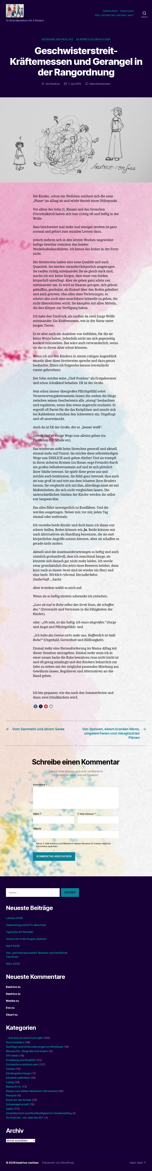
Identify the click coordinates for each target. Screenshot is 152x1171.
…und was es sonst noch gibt (24, 1037)
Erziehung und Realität (57, 39)
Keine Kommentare (100, 83)
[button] (35, 706)
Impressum (127, 10)
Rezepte (11, 1095)
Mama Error (13, 1086)
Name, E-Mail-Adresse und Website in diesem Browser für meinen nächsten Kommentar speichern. (73, 845)
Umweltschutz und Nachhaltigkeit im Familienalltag (39, 1113)
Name (37, 814)
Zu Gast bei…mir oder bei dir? (24, 1117)
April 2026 (12, 945)
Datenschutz (110, 10)
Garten (10, 1068)
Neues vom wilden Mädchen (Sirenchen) (32, 1091)
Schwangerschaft (17, 1104)
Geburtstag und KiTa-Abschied (26, 925)
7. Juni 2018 (74, 83)
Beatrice (55, 83)
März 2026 (13, 963)
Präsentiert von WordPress (58, 1162)
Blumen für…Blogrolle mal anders (27, 1051)
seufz (9, 1108)
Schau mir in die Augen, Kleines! (26, 938)
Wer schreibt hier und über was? (114, 15)
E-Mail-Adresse (86, 814)
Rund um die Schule (18, 1099)
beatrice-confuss (27, 1162)
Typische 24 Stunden (19, 931)
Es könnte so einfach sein (93, 39)
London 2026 (14, 918)
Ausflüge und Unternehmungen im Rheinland (34, 1046)
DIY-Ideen (12, 1055)
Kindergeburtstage (18, 1073)
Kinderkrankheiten (18, 1077)
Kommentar (40, 784)
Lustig (10, 1082)
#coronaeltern (15, 1042)
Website (37, 828)
